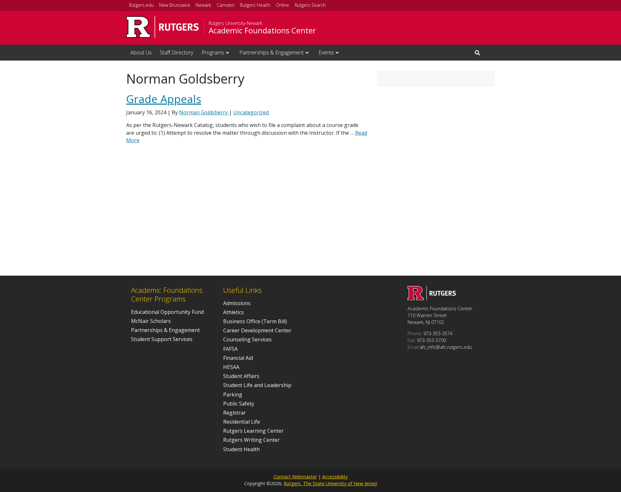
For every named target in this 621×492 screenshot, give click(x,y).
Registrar (234, 412)
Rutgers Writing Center (251, 439)
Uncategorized (251, 112)
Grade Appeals (163, 99)
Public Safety (238, 403)
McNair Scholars (151, 321)
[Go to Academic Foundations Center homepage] (432, 298)
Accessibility (335, 477)
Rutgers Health (255, 5)
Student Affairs (241, 376)
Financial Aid (238, 357)
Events (326, 52)
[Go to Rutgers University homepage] (163, 27)
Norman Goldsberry (204, 112)
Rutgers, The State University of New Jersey (330, 483)
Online (282, 5)
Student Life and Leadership (257, 385)
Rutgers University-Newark (235, 23)
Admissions (237, 303)
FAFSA (230, 348)
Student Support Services (161, 339)
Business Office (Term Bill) (255, 321)
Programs (213, 52)
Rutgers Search (310, 5)
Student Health (241, 449)
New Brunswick (174, 5)
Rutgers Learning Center (253, 430)
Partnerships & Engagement (271, 52)
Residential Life (241, 421)
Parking (232, 394)
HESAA (231, 367)
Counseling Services (247, 339)
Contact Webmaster (295, 477)
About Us (141, 52)
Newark (203, 5)
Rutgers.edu (141, 5)
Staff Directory (176, 52)
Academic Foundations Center (262, 30)
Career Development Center (257, 330)
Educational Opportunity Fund (167, 311)
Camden (225, 5)
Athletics (233, 312)
